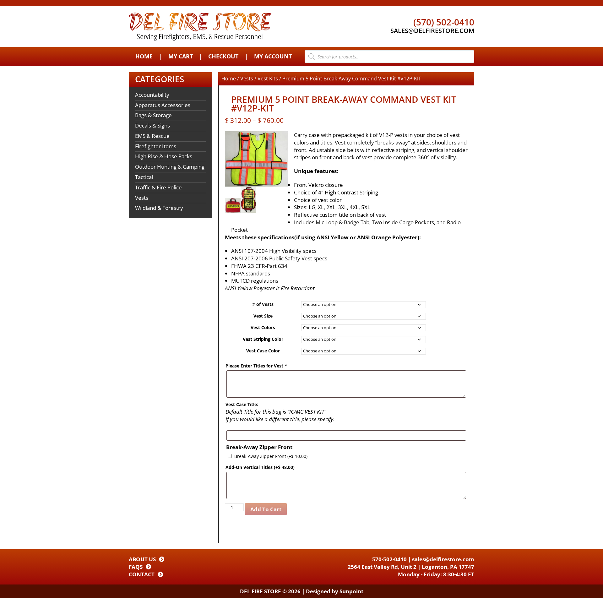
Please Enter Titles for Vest (256, 366)
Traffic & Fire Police (158, 187)
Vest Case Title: (241, 404)
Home (144, 56)
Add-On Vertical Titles (260, 467)
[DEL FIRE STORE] (200, 27)
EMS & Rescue (152, 135)
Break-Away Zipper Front (270, 456)
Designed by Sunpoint (334, 591)
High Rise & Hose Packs (163, 156)
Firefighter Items (155, 146)
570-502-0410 (389, 559)
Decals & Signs (152, 125)
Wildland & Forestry (159, 207)
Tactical (144, 177)
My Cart (180, 56)
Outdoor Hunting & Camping (169, 166)
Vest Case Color (263, 351)
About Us (142, 559)
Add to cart (265, 509)
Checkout (223, 56)
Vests (141, 197)
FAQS (136, 566)
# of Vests (263, 304)
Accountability (152, 94)
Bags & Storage (153, 115)
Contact (142, 574)
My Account (273, 56)
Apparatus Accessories (162, 105)
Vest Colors (263, 327)
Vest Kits (268, 78)
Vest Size (263, 316)
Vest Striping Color (263, 339)
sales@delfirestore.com (443, 559)
